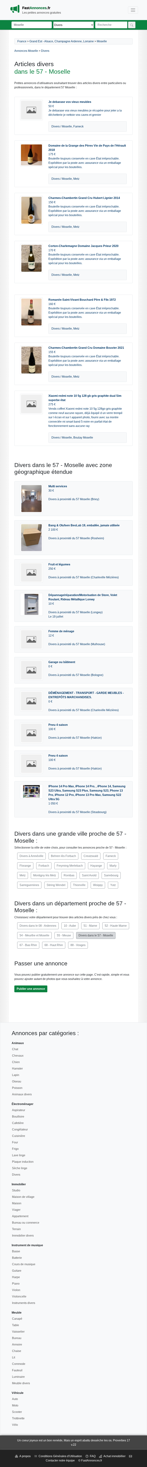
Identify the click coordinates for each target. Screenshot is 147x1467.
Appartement (20, 1216)
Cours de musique (23, 1264)
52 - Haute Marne (116, 925)
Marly (113, 865)
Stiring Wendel (56, 885)
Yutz (113, 885)
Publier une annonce (31, 988)
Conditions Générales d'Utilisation (59, 1456)
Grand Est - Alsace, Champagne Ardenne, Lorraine (61, 41)
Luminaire (18, 1376)
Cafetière (18, 1123)
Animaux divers (22, 1094)
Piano (16, 1283)
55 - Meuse (64, 935)
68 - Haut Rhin (53, 945)
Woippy (98, 885)
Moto (15, 1405)
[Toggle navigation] (133, 10)
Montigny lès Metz (44, 875)
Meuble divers (21, 1383)
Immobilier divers (23, 1235)
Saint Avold (89, 875)
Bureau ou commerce (25, 1222)
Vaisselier (18, 1331)
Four (15, 1142)
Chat (15, 1049)
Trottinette (18, 1418)
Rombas (69, 875)
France (21, 41)
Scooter (17, 1411)
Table (15, 1325)
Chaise (16, 1350)
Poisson (17, 1087)
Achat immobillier (113, 1456)
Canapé (17, 1318)
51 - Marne (90, 925)
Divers (45, 50)
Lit (13, 1357)
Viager (16, 1209)
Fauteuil (17, 1370)
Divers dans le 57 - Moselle (96, 935)
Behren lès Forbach (63, 856)
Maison (16, 1203)
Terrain (16, 1229)
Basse (16, 1251)
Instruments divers (23, 1302)
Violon (16, 1290)
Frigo (15, 1148)
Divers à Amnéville (31, 856)
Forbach (44, 865)
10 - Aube (70, 925)
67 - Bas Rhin (28, 945)
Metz (23, 875)
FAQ (92, 1456)
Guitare (16, 1270)
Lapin (15, 1075)
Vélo (15, 1424)
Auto (15, 1399)
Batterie (17, 1257)
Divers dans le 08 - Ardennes (38, 925)
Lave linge (18, 1155)
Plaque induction (23, 1161)
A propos (24, 1456)
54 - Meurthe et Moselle (34, 935)
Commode (18, 1363)
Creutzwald (91, 856)
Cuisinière (18, 1135)
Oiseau (16, 1081)
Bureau (16, 1338)
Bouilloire (18, 1116)
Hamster (17, 1068)
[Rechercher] (132, 25)
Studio (16, 1190)
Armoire (17, 1344)
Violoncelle (19, 1296)
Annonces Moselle (26, 50)
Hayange (96, 865)
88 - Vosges (78, 945)
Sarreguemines (29, 885)
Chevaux (17, 1055)
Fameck (111, 856)
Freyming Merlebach (70, 865)
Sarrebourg (111, 875)
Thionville (79, 885)
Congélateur (20, 1129)
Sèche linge (19, 1168)
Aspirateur (18, 1110)
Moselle (102, 41)
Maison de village (23, 1196)
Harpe (16, 1277)
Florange (25, 865)
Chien (16, 1062)
